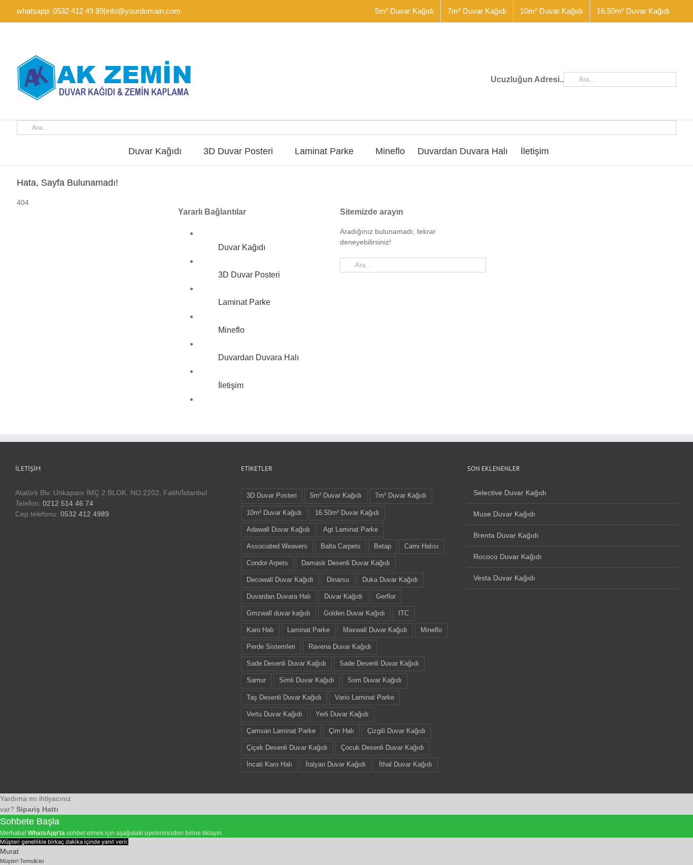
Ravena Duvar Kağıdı (339, 646)
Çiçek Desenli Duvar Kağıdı (287, 747)
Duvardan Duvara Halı (258, 357)
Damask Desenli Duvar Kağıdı (345, 563)
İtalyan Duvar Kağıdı (335, 764)
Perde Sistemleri (271, 646)
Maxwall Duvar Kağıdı (375, 630)
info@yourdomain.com (143, 11)
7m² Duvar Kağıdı (401, 495)
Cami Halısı (421, 546)
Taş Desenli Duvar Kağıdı (284, 697)
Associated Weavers (277, 546)
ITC (403, 613)
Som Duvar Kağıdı (375, 680)
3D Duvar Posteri (249, 274)
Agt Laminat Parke (350, 529)
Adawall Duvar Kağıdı (278, 529)
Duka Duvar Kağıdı (390, 579)
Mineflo (231, 330)
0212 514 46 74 (68, 503)
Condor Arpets (267, 563)
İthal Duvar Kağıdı (405, 764)
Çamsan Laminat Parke (281, 731)
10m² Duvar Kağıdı (274, 512)
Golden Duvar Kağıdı (354, 613)
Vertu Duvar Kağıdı (274, 714)
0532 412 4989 (84, 514)
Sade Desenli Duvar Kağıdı (286, 663)
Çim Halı (341, 731)
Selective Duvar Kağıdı (509, 493)
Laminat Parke (244, 302)
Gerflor (386, 596)
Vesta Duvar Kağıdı (504, 578)
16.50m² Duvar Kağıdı (347, 512)
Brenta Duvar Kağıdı (506, 535)
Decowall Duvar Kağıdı (280, 579)
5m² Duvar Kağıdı (336, 495)
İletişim (231, 385)
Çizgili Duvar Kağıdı (396, 731)
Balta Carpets (341, 546)
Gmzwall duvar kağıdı (278, 613)
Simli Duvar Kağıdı (306, 680)
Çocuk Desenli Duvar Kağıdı (382, 747)
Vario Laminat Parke (364, 697)
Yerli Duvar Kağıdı (342, 714)
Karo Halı (260, 630)
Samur (256, 680)
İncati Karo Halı (269, 764)
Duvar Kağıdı (241, 247)
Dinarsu (338, 579)
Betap (382, 546)
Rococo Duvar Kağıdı (507, 556)
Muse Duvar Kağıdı (504, 514)
